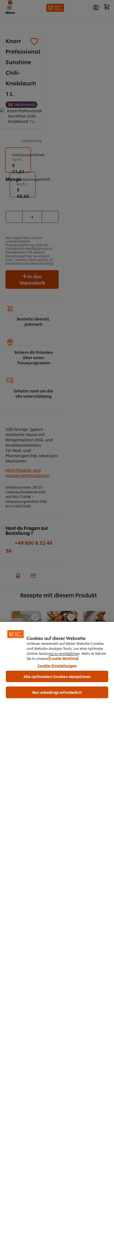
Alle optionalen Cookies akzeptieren (57, 676)
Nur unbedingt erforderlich (56, 692)
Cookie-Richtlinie (63, 658)
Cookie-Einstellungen (57, 665)
